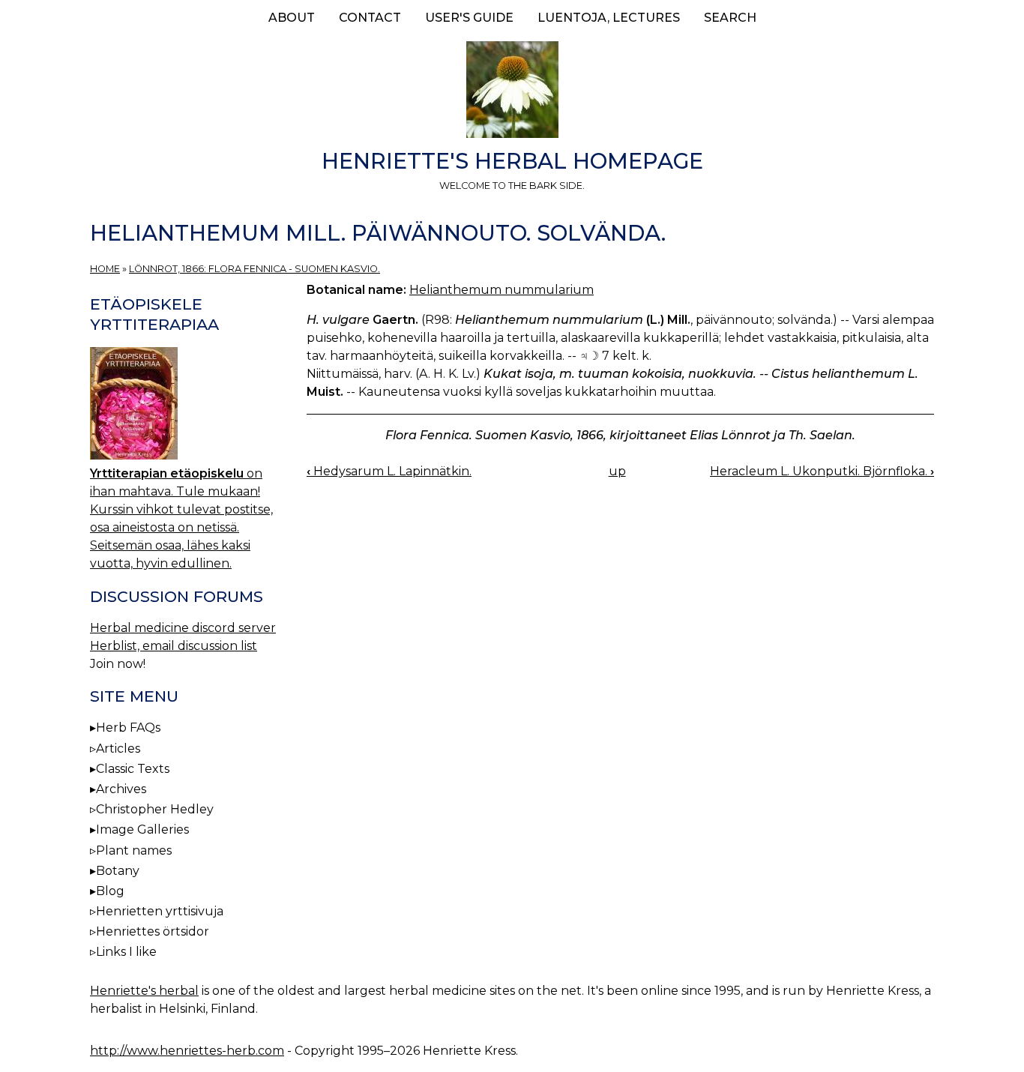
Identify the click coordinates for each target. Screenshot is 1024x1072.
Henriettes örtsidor (152, 931)
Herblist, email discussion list (173, 646)
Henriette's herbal (144, 991)
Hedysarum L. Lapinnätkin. (389, 471)
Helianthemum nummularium (501, 290)
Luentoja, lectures (608, 17)
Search (730, 17)
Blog (110, 891)
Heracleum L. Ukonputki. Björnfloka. (822, 471)
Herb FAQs (128, 727)
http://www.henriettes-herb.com (187, 1051)
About (291, 17)
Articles (118, 748)
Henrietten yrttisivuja (159, 911)
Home (105, 268)
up (617, 471)
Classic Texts (132, 769)
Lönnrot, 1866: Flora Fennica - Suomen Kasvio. (254, 268)
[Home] (512, 92)
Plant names (134, 850)
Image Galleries (142, 829)
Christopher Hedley (155, 809)
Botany (117, 871)
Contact (370, 17)
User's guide (469, 17)
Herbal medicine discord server (183, 628)
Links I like (126, 952)
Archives (121, 789)
